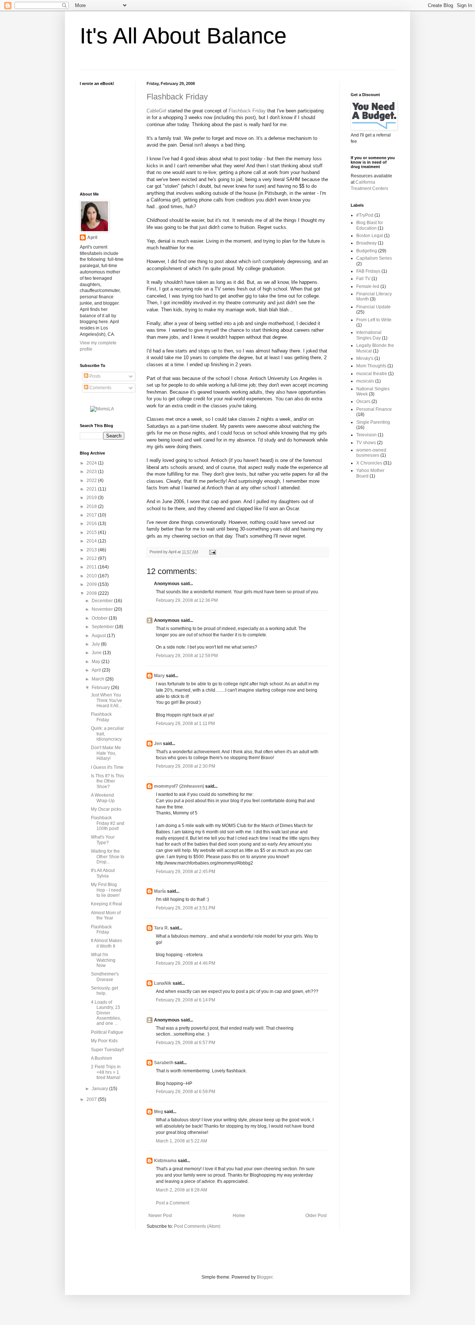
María (160, 891)
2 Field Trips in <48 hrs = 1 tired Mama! (106, 1072)
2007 (92, 1099)
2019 (92, 497)
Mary (159, 675)
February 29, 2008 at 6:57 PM (185, 1042)
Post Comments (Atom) (197, 1226)
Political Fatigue (107, 1032)
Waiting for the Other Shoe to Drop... (107, 857)
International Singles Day (368, 335)
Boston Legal (369, 235)
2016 (92, 523)
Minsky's (364, 358)
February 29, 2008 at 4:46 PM (185, 963)
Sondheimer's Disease (105, 976)
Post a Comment (172, 1203)
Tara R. (161, 928)
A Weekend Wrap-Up (103, 798)
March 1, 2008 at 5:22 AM (181, 1141)
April (92, 237)
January (100, 1088)
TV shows (366, 442)
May (96, 661)
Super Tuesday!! (107, 1049)
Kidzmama (165, 1160)
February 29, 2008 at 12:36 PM (187, 600)
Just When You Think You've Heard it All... (106, 700)
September (103, 626)
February (101, 687)
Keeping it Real (106, 903)
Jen (158, 743)
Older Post (316, 1215)
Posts (94, 376)
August (99, 635)
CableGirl (157, 111)
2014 (92, 541)
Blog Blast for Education (369, 225)
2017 (92, 515)
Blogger (264, 1277)
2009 (92, 584)
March (98, 679)
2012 (92, 558)
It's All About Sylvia (103, 873)
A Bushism (101, 1058)
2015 (92, 532)
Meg (158, 1111)
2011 (92, 567)
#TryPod (364, 215)
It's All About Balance (183, 35)
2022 (92, 480)
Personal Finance (374, 409)
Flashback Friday (177, 96)
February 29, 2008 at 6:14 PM (185, 1000)
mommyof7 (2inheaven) (179, 786)
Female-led (367, 286)
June (97, 652)
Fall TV (363, 278)
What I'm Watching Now (103, 960)
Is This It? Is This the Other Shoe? (107, 781)
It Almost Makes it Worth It (106, 943)
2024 (92, 463)
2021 (92, 489)
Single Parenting (373, 422)
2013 (92, 549)
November (103, 609)
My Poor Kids (104, 1040)
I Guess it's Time (107, 767)
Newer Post (160, 1215)
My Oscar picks (106, 809)
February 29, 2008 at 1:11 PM (185, 723)
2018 (92, 506)
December (103, 600)
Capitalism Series (374, 258)
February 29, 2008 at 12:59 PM (187, 655)
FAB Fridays (368, 271)
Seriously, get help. (104, 990)
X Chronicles (369, 463)
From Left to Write (374, 319)
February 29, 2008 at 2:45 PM (185, 871)
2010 (92, 575)
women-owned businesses (371, 452)
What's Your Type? (103, 839)
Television (366, 434)
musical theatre (371, 373)
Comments (99, 387)
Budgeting (366, 250)
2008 (92, 593)
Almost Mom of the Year (106, 915)
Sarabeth (163, 1062)
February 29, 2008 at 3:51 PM (185, 908)
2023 (92, 471)
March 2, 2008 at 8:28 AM (181, 1190)
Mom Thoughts (371, 365)
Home (239, 1215)
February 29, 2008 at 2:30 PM (185, 766)
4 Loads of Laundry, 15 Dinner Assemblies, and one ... (106, 1013)
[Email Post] (211, 552)
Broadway (366, 243)
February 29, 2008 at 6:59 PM (185, 1091)
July (96, 644)
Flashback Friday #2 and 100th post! (107, 823)
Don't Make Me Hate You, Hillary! (106, 753)
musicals (365, 381)
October (100, 618)
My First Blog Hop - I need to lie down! (106, 890)
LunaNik (162, 983)
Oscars (363, 401)
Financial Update (373, 306)
